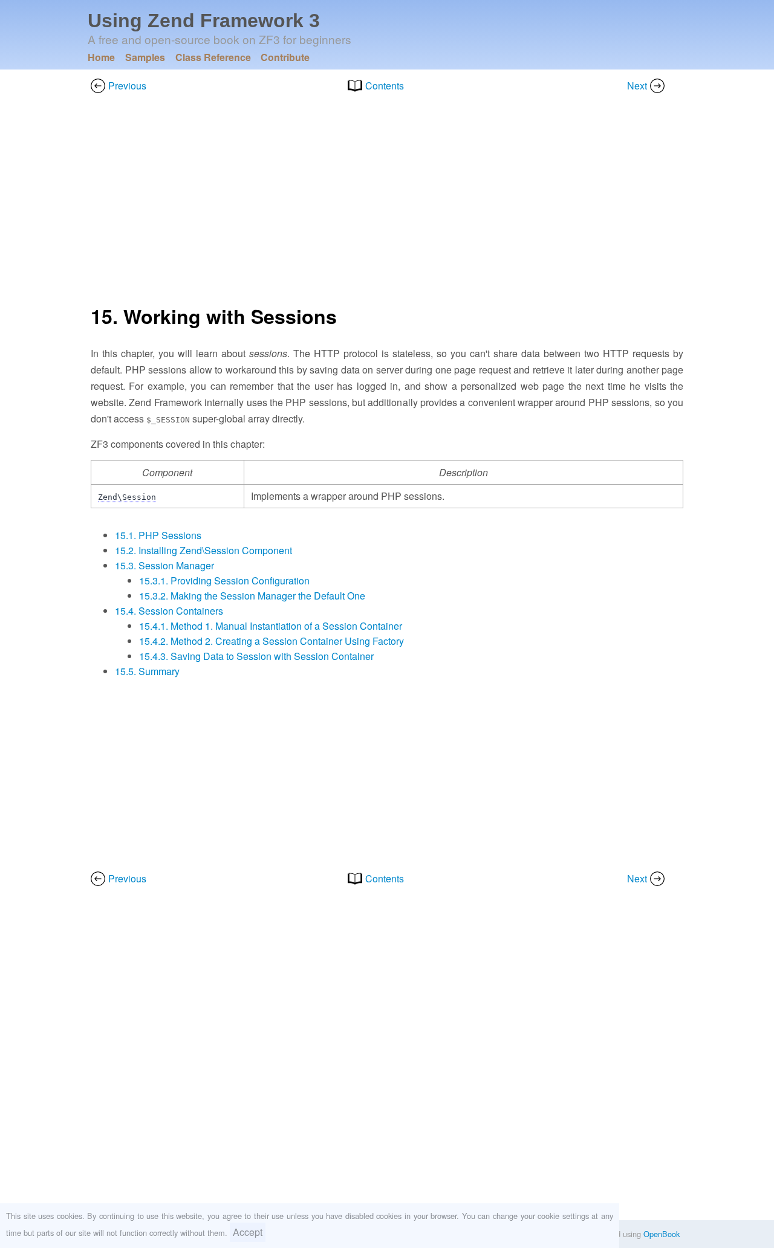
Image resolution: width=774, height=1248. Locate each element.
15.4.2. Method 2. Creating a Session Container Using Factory (271, 641)
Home (101, 57)
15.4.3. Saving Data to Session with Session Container (256, 656)
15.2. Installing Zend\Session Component (203, 550)
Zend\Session (127, 497)
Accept (247, 1232)
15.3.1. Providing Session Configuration (224, 580)
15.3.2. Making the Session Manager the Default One (252, 596)
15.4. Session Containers (169, 611)
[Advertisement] (387, 202)
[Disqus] (387, 1062)
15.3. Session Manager (164, 565)
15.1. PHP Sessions (158, 535)
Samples (145, 57)
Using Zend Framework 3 (204, 20)
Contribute (285, 57)
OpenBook (661, 1234)
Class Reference (213, 57)
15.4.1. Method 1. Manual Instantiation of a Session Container (270, 626)
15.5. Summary (147, 671)
